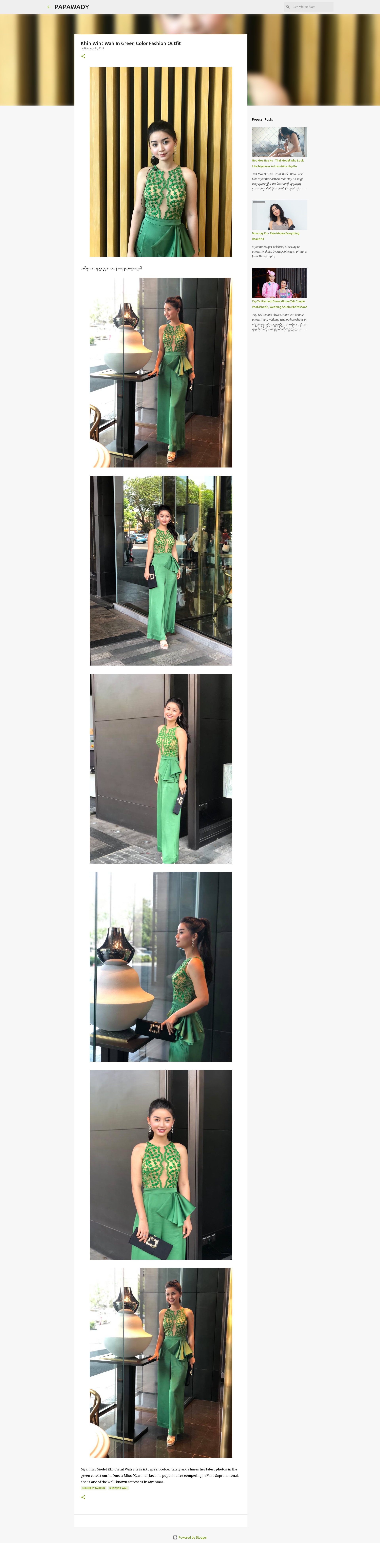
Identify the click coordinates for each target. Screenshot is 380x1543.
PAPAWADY (71, 6)
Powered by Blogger (192, 1537)
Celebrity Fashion (93, 1488)
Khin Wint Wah (118, 1488)
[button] (83, 56)
